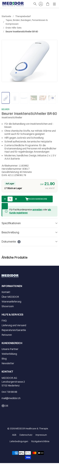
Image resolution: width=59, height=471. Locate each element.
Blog (4, 358)
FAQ (4, 320)
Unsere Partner (10, 349)
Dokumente (11, 241)
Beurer (5, 109)
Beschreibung (10, 232)
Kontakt (6, 292)
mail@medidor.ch (11, 398)
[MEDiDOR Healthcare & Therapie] (16, 4)
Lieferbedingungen (19, 441)
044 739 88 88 (9, 391)
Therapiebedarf (23, 16)
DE (6, 405)
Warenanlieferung (11, 301)
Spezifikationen (11, 223)
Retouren (7, 334)
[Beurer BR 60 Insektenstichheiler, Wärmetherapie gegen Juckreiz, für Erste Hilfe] (29, 61)
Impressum (41, 434)
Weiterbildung (9, 353)
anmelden (37, 209)
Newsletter (8, 363)
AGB (14, 434)
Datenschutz (26, 434)
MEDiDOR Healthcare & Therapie (31, 428)
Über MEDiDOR (10, 296)
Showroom (8, 306)
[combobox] (5, 406)
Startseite (6, 16)
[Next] (52, 97)
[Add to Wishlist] (5, 206)
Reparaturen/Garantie (14, 330)
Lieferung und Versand (14, 325)
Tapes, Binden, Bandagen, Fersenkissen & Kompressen (27, 22)
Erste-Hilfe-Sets (14, 27)
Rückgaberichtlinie (40, 441)
